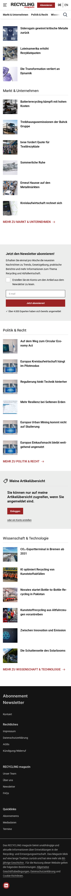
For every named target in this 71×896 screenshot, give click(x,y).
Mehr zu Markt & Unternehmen (27, 222)
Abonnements (11, 816)
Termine (7, 829)
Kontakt (7, 714)
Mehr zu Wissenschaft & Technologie (32, 669)
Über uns (8, 780)
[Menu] (5, 5)
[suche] (65, 14)
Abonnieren (46, 5)
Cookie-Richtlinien (13, 875)
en (66, 5)
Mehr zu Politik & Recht (21, 461)
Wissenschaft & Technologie (26, 538)
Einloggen (15, 511)
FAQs (6, 793)
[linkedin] (6, 885)
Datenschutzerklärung (15, 737)
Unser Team (9, 773)
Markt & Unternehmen (21, 91)
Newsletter (13, 702)
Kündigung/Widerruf (14, 750)
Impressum (9, 731)
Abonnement (15, 696)
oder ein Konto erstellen (19, 520)
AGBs (6, 744)
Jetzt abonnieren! (36, 303)
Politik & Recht (14, 330)
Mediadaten (9, 822)
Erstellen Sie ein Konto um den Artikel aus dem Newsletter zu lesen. (38, 282)
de (59, 5)
